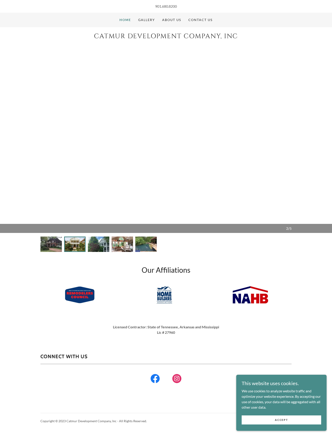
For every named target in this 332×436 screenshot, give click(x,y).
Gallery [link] (146, 20)
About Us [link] (171, 20)
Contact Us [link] (200, 20)
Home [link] (125, 20)
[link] (166, 37)
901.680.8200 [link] (166, 6)
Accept (281, 420)
